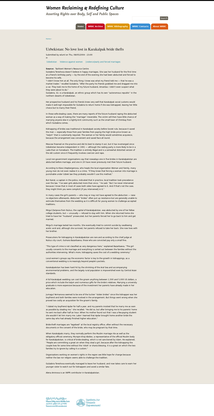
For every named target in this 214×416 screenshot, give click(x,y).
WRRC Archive (95, 26)
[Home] (85, 14)
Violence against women (71, 62)
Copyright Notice (160, 395)
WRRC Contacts (140, 26)
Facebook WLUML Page (158, 407)
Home (81, 26)
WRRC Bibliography (117, 26)
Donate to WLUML (160, 392)
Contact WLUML (161, 401)
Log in (165, 404)
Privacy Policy (162, 398)
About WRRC (159, 26)
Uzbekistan (52, 62)
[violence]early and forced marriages (103, 62)
